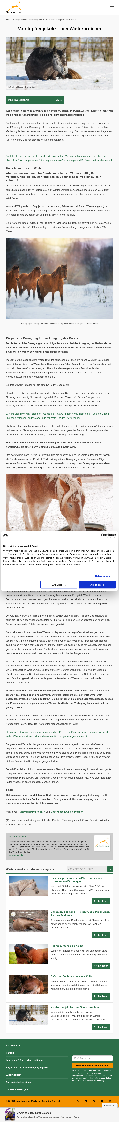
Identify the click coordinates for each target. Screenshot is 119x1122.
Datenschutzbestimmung (93, 1081)
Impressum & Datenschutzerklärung (24, 1060)
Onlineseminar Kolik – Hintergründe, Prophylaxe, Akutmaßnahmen (80, 913)
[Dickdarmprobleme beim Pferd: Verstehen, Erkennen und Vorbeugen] (28, 886)
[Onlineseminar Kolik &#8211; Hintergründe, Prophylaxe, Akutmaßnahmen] (28, 921)
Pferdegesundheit (19, 20)
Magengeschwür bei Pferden (67, 811)
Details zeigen (102, 576)
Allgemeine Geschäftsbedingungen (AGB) (27, 1067)
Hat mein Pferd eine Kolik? (67, 945)
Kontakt (10, 1053)
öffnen (59, 100)
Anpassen (57, 584)
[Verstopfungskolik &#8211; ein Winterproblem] (28, 1015)
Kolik (46, 20)
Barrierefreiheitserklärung (19, 1082)
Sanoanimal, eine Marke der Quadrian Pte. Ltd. (36, 1101)
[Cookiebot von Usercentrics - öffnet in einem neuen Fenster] (103, 535)
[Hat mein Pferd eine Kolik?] (28, 954)
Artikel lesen (101, 901)
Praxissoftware (13, 1045)
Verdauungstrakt (35, 20)
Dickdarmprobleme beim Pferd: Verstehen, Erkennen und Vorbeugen (77, 879)
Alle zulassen (97, 584)
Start (8, 20)
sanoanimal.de (16, 855)
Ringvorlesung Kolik (30, 811)
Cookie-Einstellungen (17, 1089)
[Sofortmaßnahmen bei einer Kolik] (28, 984)
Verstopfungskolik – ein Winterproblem (75, 1007)
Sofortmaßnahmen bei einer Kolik (71, 976)
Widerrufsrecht (13, 1075)
